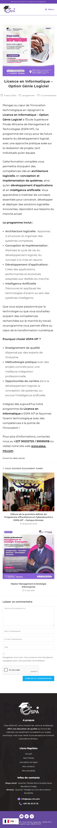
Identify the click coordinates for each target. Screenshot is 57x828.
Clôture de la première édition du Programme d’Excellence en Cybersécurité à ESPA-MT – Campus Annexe (28, 517)
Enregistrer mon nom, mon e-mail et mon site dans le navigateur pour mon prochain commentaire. (28, 659)
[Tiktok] (27, 816)
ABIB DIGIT (36, 824)
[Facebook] (21, 816)
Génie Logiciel (19, 458)
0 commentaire (48, 95)
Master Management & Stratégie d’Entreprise (28, 585)
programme (28, 95)
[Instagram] (32, 816)
